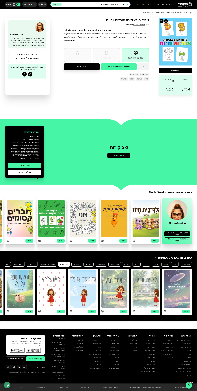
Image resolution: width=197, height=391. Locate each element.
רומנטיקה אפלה (167, 343)
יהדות (156, 264)
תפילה (134, 340)
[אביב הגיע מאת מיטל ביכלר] (114, 289)
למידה (132, 79)
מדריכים (116, 358)
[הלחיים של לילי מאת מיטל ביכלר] (51, 289)
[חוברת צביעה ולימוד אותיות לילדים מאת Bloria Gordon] (51, 218)
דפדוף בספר (175, 70)
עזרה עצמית (97, 343)
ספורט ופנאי (114, 347)
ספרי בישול (115, 340)
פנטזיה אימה (150, 358)
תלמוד (134, 347)
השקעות (80, 340)
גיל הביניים (32, 264)
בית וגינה (116, 364)
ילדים (146, 79)
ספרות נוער (187, 361)
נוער (174, 264)
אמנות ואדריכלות (95, 354)
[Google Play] (17, 350)
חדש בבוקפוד (153, 5)
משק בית (80, 343)
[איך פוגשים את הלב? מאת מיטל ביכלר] (83, 289)
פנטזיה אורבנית (150, 351)
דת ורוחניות (18, 264)
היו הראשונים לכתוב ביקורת (27, 58)
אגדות (153, 361)
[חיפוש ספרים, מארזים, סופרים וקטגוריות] (127, 4)
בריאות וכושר (114, 351)
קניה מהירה (82, 66)
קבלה (135, 351)
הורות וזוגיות (115, 343)
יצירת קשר (34, 359)
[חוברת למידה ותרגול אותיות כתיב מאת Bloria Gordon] (114, 218)
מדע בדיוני (151, 340)
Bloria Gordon (139, 25)
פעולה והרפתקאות (184, 368)
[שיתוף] (166, 21)
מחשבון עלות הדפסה (181, 387)
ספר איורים (134, 74)
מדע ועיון (97, 336)
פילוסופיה (97, 358)
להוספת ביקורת (118, 155)
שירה (189, 375)
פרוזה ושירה (186, 336)
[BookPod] (184, 4)
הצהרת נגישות (85, 387)
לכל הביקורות (24, 172)
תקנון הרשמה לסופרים (110, 387)
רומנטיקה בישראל (167, 354)
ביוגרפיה (88, 264)
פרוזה (166, 264)
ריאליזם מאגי (150, 364)
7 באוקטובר (101, 264)
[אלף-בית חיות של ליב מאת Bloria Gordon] (146, 218)
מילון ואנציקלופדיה (94, 368)
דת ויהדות (133, 336)
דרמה (146, 264)
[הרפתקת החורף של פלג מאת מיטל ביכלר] (20, 289)
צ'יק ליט (170, 358)
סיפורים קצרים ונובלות (183, 371)
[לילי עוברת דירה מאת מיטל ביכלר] (146, 289)
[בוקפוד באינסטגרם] (14, 367)
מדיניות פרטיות (63, 387)
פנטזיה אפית (150, 343)
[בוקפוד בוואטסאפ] (24, 367)
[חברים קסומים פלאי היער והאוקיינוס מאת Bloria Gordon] (20, 218)
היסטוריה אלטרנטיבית (147, 371)
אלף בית (124, 79)
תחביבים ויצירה (114, 368)
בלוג (22, 387)
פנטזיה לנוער (150, 347)
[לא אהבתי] (24, 74)
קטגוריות (179, 13)
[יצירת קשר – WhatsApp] (7, 385)
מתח (136, 264)
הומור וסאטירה (186, 364)
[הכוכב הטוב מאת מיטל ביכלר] (177, 289)
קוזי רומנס (169, 347)
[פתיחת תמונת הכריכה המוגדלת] (175, 41)
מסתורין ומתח (186, 347)
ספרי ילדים (170, 13)
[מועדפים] (18, 4)
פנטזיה (126, 264)
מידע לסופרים (139, 5)
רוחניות (98, 347)
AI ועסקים (79, 351)
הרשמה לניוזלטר (15, 359)
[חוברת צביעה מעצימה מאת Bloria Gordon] (83, 218)
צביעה (139, 79)
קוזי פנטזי (151, 354)
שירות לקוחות (40, 387)
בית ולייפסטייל (113, 336)
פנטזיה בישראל (149, 368)
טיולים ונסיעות (114, 354)
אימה (189, 358)
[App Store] (33, 350)
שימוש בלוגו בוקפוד (58, 372)
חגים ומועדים (132, 343)
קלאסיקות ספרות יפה (183, 340)
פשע (189, 354)
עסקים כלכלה (77, 336)
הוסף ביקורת (24, 165)
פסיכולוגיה (97, 361)
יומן (117, 361)
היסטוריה (77, 264)
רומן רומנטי (115, 264)
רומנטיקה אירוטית (167, 351)
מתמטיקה (97, 364)
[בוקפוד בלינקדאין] (19, 367)
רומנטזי (170, 340)
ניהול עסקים (78, 347)
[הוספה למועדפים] (161, 21)
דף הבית (188, 13)
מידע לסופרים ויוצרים (59, 337)
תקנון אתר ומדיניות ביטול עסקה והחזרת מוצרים (145, 387)
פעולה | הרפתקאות (48, 264)
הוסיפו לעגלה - (119, 66)
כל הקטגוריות (167, 5)
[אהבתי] (30, 74)
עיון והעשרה (97, 340)
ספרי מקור (187, 343)
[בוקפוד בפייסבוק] (8, 367)
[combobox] (94, 4)
